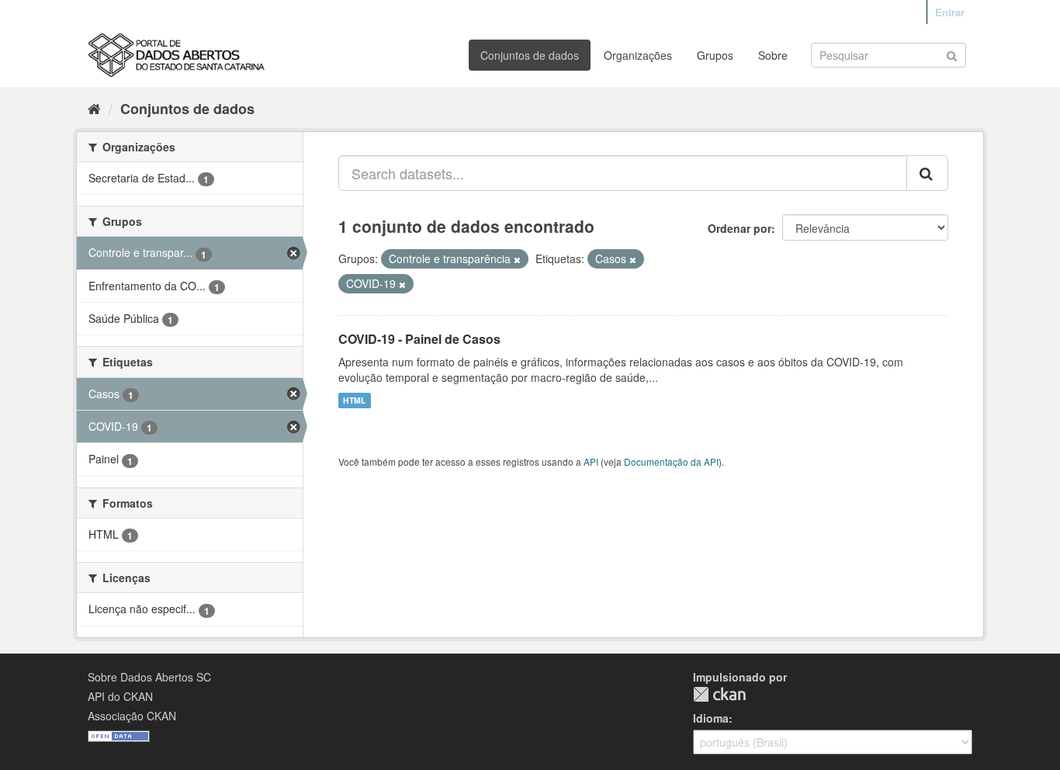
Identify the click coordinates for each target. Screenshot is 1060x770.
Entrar (950, 12)
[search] (927, 173)
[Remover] (517, 259)
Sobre (773, 55)
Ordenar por (739, 228)
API (591, 461)
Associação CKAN (132, 715)
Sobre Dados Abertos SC (149, 677)
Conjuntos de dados (529, 55)
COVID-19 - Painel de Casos (419, 339)
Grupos (715, 55)
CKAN (719, 694)
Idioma (711, 718)
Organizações (638, 55)
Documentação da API (671, 461)
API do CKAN (120, 696)
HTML (354, 400)
